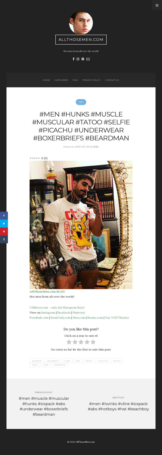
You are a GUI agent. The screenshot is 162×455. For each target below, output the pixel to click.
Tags (75, 80)
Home (46, 80)
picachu (117, 361)
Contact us (112, 80)
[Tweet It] (4, 224)
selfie (34, 365)
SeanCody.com (60, 317)
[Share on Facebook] (4, 216)
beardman (37, 361)
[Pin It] (4, 231)
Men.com (79, 317)
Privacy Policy (91, 80)
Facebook (63, 312)
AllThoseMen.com (81, 39)
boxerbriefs (53, 361)
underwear (59, 365)
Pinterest (78, 312)
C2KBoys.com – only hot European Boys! (57, 307)
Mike (96, 146)
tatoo (45, 365)
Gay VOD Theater (117, 317)
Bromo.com (95, 317)
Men (81, 102)
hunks (67, 361)
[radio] (69, 342)
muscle (89, 361)
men (78, 361)
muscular (103, 361)
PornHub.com (39, 317)
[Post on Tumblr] (4, 239)
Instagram (48, 312)
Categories (61, 80)
